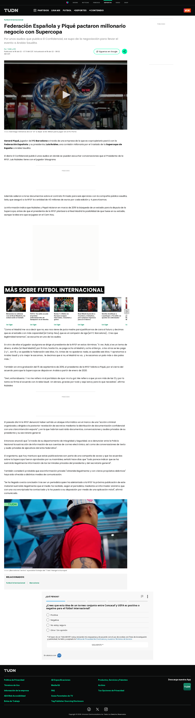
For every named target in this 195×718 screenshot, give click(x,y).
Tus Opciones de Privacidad (111, 691)
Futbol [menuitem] (67, 10)
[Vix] (187, 10)
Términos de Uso (12, 685)
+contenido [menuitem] (96, 10)
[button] (66, 95)
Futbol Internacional (13, 20)
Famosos (96, 2)
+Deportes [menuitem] (80, 10)
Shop (126, 2)
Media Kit (55, 685)
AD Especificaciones (60, 680)
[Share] (124, 51)
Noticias (85, 2)
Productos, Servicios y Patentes (113, 680)
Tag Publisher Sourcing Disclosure (67, 701)
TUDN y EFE (11, 49)
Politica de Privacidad (14, 680)
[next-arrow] (126, 311)
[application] (65, 95)
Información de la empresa (16, 691)
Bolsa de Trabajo (12, 701)
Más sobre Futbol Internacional (54, 290)
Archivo (101, 685)
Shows (75, 2)
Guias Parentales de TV (62, 696)
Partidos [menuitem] (43, 10)
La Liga (9, 325)
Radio (118, 2)
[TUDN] (11, 10)
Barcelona (34, 583)
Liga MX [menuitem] (55, 10)
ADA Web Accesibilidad (14, 696)
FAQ (53, 691)
